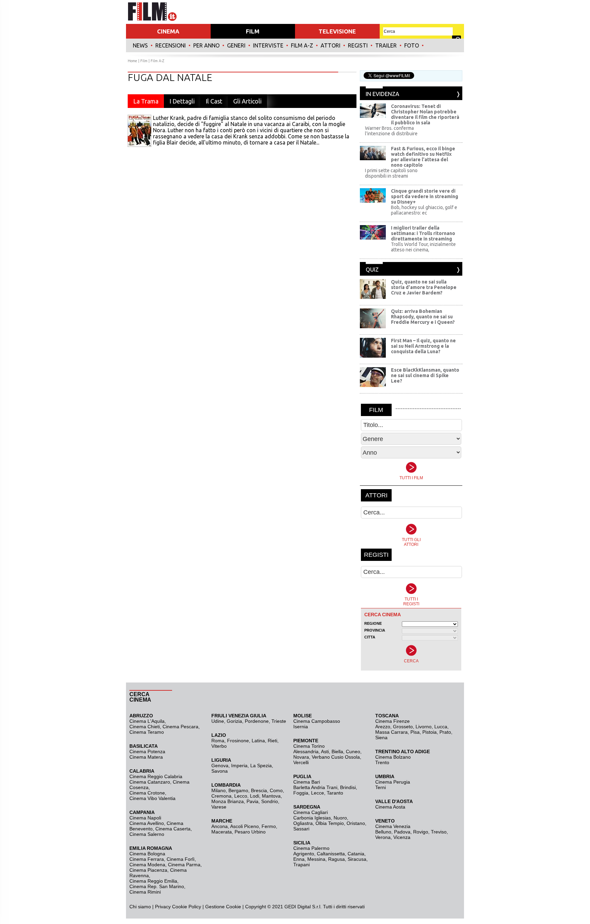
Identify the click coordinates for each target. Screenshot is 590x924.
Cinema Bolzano (393, 757)
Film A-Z (302, 45)
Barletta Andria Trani (315, 787)
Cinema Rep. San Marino (156, 886)
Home (132, 61)
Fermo (269, 826)
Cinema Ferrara (146, 859)
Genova (219, 765)
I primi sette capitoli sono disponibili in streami (391, 173)
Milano (218, 790)
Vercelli (301, 762)
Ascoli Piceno (244, 826)
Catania (356, 853)
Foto (411, 45)
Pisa (415, 732)
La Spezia (261, 765)
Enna (299, 859)
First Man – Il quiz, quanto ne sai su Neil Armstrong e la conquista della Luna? (423, 346)
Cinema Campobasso (316, 721)
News (140, 45)
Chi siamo (140, 906)
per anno (206, 45)
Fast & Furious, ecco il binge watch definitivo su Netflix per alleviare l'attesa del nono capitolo (423, 157)
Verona (383, 837)
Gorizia (234, 721)
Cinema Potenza (147, 751)
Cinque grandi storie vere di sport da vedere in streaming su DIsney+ (424, 196)
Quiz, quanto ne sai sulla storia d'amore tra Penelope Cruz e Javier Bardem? (423, 287)
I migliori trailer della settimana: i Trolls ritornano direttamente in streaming (423, 233)
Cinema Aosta (390, 807)
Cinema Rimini (145, 892)
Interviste (268, 45)
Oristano (356, 823)
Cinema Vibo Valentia (152, 798)
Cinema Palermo (311, 848)
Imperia (239, 765)
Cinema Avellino (146, 823)
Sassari (301, 828)
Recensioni (170, 45)
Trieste (278, 721)
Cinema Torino (309, 746)
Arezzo (382, 726)
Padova (402, 832)
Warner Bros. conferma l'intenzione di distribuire (391, 130)
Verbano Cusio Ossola (336, 757)
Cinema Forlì (181, 859)
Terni (380, 787)
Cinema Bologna (147, 853)
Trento (382, 762)
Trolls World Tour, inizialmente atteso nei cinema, (423, 247)
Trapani (301, 864)
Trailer (386, 45)
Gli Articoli (247, 101)
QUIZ (372, 269)
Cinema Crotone (147, 793)
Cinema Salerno (146, 834)
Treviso (439, 832)
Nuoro (340, 817)
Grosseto (403, 726)
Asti (325, 751)
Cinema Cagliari (310, 812)
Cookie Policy (186, 906)
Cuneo (353, 751)
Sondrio (269, 801)
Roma (217, 740)
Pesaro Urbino (250, 832)
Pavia (252, 801)
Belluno (383, 832)
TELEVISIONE (337, 31)
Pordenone (257, 721)
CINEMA (168, 31)
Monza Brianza (227, 801)
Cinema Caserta (173, 828)
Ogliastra (303, 823)
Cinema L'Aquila (147, 721)
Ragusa (336, 859)
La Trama (145, 101)
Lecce (317, 793)
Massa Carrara (391, 732)
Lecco (240, 796)
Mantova (271, 796)
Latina (258, 740)
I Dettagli (182, 101)
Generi (236, 45)
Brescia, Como (267, 790)
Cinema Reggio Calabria (155, 776)
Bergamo (238, 790)
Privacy (163, 906)
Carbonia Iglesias (312, 817)
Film (144, 61)
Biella (337, 751)
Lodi (254, 796)
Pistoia (429, 732)
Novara (301, 757)
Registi (358, 45)
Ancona (219, 826)
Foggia (300, 793)
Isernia (300, 726)
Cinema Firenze (392, 721)
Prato (445, 732)
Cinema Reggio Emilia (153, 881)
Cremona (221, 796)
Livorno (424, 726)
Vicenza (401, 837)
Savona (219, 771)
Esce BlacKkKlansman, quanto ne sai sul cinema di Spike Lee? (425, 375)
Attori (330, 45)
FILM (252, 31)
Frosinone (238, 740)
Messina (316, 859)
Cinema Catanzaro (149, 782)
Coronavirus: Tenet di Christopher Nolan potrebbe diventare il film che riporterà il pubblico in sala (425, 114)
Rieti (272, 740)
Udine (217, 721)
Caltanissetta (331, 853)
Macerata (221, 832)
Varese (218, 807)
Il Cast (214, 101)
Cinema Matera (146, 757)
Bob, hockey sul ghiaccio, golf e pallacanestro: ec (424, 210)
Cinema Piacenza (148, 870)
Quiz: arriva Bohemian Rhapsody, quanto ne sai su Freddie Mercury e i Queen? (423, 316)
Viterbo (219, 746)
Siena (381, 737)
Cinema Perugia (392, 782)
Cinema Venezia (392, 826)
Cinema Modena (147, 864)
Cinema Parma (184, 864)
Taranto (335, 793)
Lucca (440, 726)
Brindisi (348, 787)
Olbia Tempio (329, 823)
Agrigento (303, 853)
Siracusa (357, 859)
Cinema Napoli (145, 817)
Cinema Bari (306, 782)
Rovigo (420, 832)
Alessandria (306, 751)
